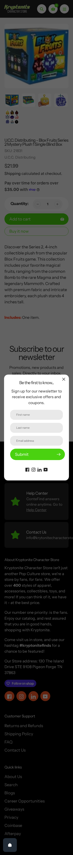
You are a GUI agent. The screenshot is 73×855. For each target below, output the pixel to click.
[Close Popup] (63, 379)
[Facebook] (27, 469)
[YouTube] (46, 469)
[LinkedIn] (40, 469)
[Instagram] (33, 469)
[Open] (10, 845)
